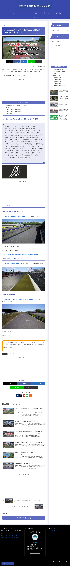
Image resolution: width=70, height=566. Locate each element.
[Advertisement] (23, 90)
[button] (38, 61)
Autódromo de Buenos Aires (14, 111)
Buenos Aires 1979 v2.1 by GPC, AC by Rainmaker (18, 299)
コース (5, 353)
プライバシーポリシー (64, 561)
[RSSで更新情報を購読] (30, 395)
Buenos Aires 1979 (11, 113)
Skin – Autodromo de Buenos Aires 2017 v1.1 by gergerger (21, 254)
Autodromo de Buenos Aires (14, 109)
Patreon (9, 344)
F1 (29, 353)
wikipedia (6, 160)
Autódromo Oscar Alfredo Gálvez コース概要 (16, 105)
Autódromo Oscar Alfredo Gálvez (20, 353)
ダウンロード (9, 107)
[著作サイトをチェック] (17, 395)
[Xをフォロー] (20, 395)
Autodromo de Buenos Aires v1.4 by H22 (15, 216)
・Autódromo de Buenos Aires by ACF (13, 263)
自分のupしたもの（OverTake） (10, 537)
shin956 (35, 542)
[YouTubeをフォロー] (24, 395)
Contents (22, 102)
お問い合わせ (55, 561)
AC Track (10, 353)
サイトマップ (51, 531)
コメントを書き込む (24, 518)
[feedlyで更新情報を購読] (27, 395)
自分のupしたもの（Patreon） (9, 535)
